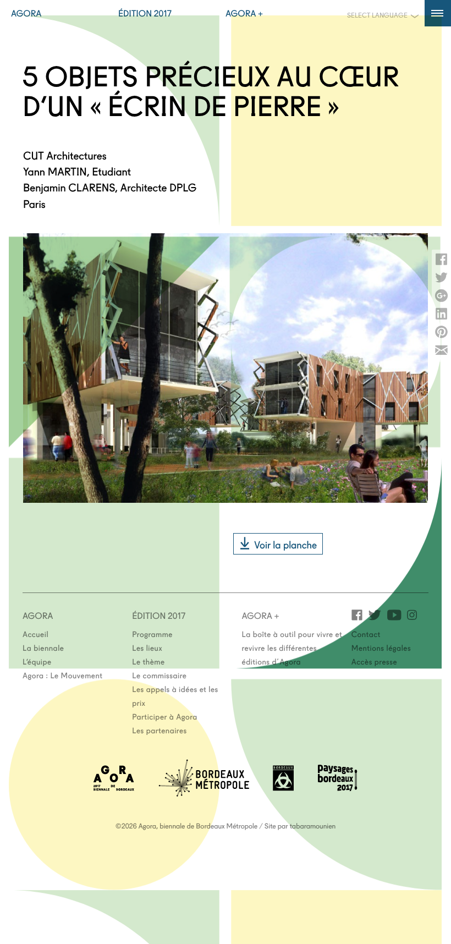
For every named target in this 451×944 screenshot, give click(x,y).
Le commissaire (159, 674)
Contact (366, 633)
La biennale (43, 647)
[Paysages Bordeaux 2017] (338, 787)
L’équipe (37, 661)
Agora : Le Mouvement (63, 674)
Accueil (35, 633)
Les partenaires (159, 730)
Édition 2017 (145, 13)
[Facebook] (356, 614)
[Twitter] (374, 614)
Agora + (244, 13)
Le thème (148, 661)
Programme (152, 633)
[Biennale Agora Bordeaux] (114, 787)
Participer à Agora (164, 716)
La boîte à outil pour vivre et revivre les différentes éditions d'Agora (292, 647)
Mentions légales (381, 647)
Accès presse (374, 661)
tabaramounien (313, 826)
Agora (26, 13)
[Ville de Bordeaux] (283, 787)
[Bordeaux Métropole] (203, 793)
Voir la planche (285, 544)
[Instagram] (412, 614)
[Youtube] (394, 614)
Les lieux (147, 647)
